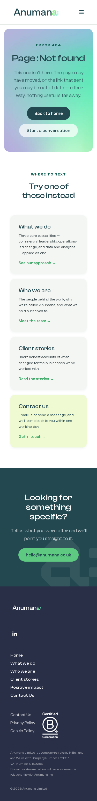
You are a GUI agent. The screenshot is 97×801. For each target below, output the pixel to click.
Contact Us (22, 695)
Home (16, 655)
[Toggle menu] (81, 12)
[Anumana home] (36, 12)
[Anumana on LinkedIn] (15, 633)
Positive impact (26, 687)
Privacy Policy (22, 723)
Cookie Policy (22, 731)
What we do (22, 663)
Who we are (22, 671)
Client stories (24, 679)
